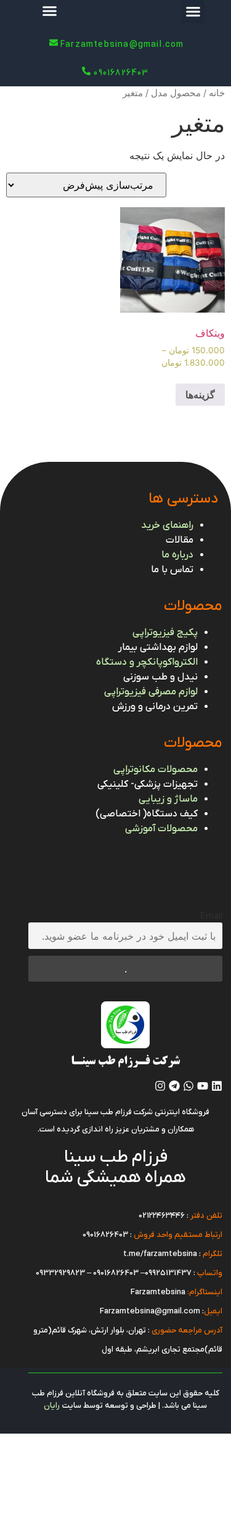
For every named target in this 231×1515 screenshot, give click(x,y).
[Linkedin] (216, 1085)
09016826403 (105, 1235)
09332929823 (60, 1273)
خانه (217, 93)
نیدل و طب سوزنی (160, 677)
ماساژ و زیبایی (168, 799)
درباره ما (177, 555)
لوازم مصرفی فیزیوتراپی (151, 692)
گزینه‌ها (200, 394)
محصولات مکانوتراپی (155, 769)
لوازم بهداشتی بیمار (158, 647)
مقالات (179, 540)
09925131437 (168, 1273)
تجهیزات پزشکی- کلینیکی (147, 784)
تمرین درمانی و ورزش (155, 706)
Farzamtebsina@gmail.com (150, 1311)
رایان (52, 1405)
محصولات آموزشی (161, 829)
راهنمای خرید (167, 525)
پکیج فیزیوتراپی (165, 632)
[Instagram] (160, 1085)
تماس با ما (172, 570)
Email (211, 915)
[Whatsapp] (188, 1085)
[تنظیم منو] (49, 10)
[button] (193, 11)
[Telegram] (174, 1085)
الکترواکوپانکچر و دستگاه (147, 662)
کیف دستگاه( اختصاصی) (146, 814)
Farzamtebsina (158, 1292)
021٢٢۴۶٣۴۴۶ (162, 1215)
